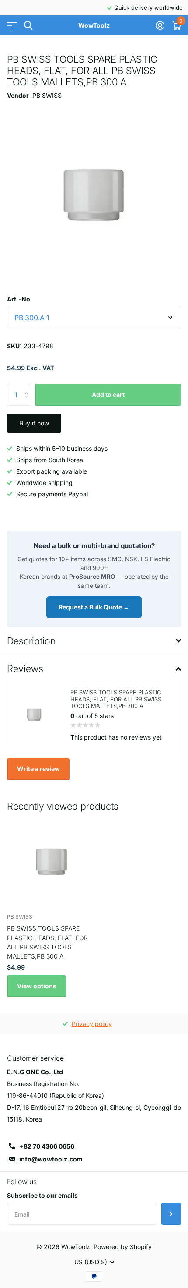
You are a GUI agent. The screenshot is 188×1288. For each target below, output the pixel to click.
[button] (28, 387)
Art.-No (18, 299)
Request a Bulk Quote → (94, 607)
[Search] (28, 25)
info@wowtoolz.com (51, 1159)
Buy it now (34, 423)
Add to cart (108, 394)
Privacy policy (92, 1023)
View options (36, 986)
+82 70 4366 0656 (46, 1146)
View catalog (12, 25)
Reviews (25, 668)
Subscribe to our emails (42, 1195)
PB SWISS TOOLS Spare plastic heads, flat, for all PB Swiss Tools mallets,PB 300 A (47, 942)
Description (31, 641)
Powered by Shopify (123, 1246)
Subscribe (171, 1214)
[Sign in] (159, 25)
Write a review (38, 768)
